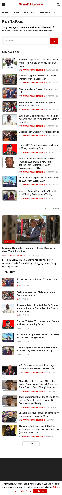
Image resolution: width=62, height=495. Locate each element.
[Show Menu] (3, 4)
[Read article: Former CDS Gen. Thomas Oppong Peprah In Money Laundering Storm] (9, 149)
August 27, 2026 (52, 109)
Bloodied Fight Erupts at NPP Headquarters (39, 131)
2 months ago (51, 372)
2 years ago (50, 436)
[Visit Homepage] (31, 4)
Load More (31, 444)
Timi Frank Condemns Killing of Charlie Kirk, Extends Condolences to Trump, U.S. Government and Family (39, 400)
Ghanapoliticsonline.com (32, 70)
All (46, 209)
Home (5, 13)
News (16, 13)
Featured (54, 209)
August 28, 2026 (52, 70)
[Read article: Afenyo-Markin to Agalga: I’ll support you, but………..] (9, 93)
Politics (29, 13)
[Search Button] (58, 4)
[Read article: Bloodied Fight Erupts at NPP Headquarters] (9, 135)
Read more (11, 272)
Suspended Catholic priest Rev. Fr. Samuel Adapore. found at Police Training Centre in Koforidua (39, 118)
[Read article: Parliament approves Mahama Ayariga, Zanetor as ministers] (9, 106)
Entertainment (48, 13)
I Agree (40, 491)
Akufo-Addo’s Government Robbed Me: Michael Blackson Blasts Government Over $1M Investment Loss (39, 429)
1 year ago (50, 420)
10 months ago (52, 407)
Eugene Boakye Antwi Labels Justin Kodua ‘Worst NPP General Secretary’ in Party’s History (39, 62)
